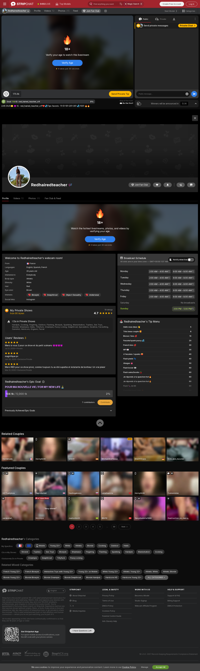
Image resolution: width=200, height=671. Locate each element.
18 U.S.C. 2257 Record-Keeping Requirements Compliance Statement (168, 654)
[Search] (121, 4)
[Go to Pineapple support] (46, 654)
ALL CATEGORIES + (156, 577)
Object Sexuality (73, 295)
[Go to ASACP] (17, 654)
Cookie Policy (129, 667)
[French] (20, 545)
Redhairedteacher (12, 538)
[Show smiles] (187, 94)
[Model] (195, 118)
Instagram (31, 299)
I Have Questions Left (82, 631)
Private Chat (186, 25)
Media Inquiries (79, 611)
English (54, 591)
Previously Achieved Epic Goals (20, 410)
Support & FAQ (173, 596)
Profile (37, 11)
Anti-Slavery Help (109, 621)
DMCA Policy (107, 606)
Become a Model (142, 596)
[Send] (194, 94)
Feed (75, 11)
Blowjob (35, 295)
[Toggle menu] (4, 4)
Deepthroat (52, 295)
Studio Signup (141, 601)
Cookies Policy (108, 611)
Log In (191, 4)
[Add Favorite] (6, 94)
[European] (29, 545)
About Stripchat (79, 596)
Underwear (94, 295)
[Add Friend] (181, 185)
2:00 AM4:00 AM (158, 271)
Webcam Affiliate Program (146, 606)
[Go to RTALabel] (6, 654)
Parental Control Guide (111, 616)
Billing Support (173, 601)
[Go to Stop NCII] (60, 654)
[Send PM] (191, 185)
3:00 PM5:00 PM (182, 309)
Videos (49, 11)
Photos (64, 11)
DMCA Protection (174, 606)
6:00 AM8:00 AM (182, 271)
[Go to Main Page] (22, 4)
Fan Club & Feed (53, 198)
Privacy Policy (108, 596)
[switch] (191, 259)
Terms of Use (108, 601)
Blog (74, 601)
